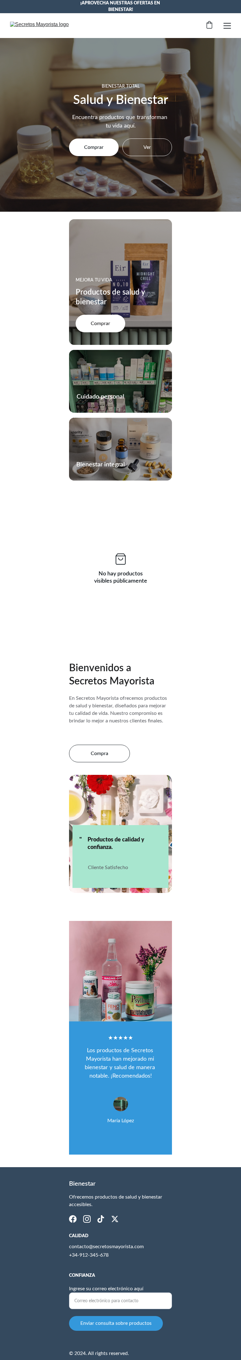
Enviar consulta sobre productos (116, 1323)
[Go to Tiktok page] (100, 1219)
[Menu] (227, 26)
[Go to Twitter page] (115, 1219)
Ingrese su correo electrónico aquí (106, 1288)
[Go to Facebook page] (73, 1219)
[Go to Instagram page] (87, 1219)
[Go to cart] (209, 25)
